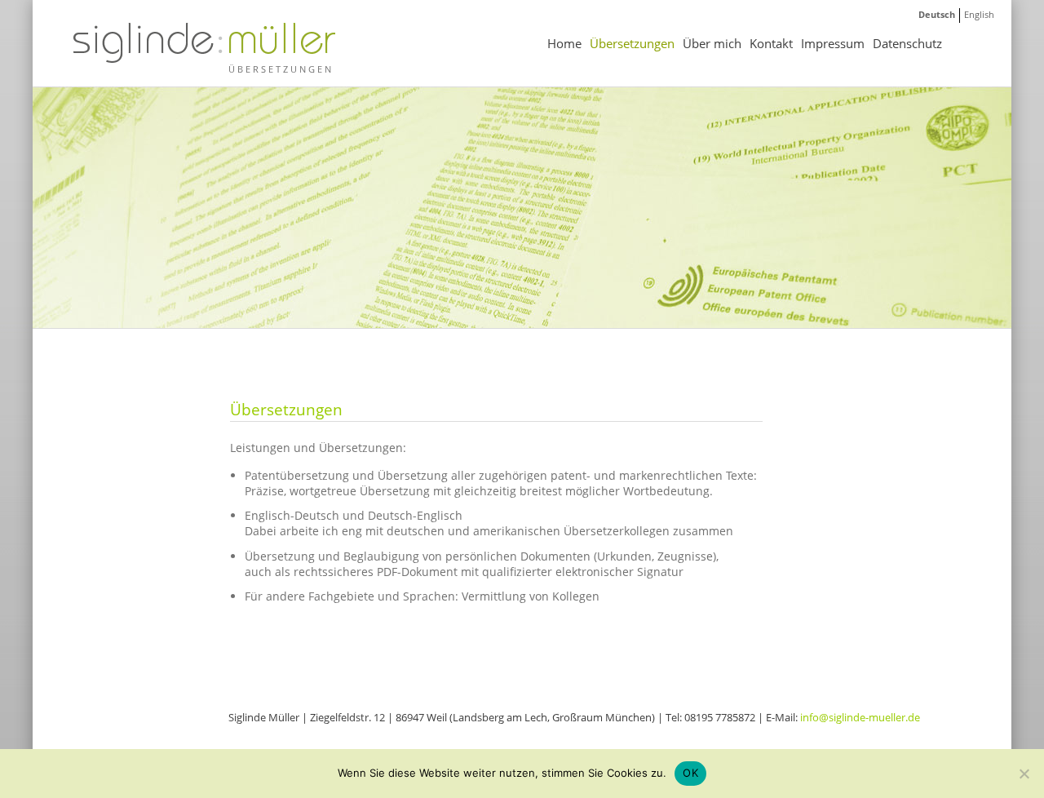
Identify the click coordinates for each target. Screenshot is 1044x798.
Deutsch (936, 14)
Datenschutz (907, 43)
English (979, 14)
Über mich (712, 43)
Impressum (833, 43)
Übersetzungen (632, 43)
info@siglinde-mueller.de (860, 717)
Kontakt (771, 43)
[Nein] (1023, 773)
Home (564, 43)
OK (690, 772)
